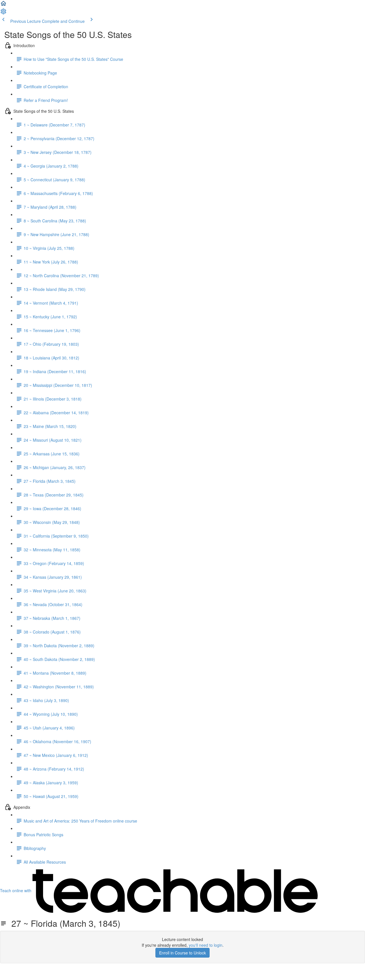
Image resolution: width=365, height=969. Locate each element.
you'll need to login (205, 945)
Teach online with (16, 890)
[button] (3, 5)
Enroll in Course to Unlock (182, 953)
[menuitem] (3, 13)
